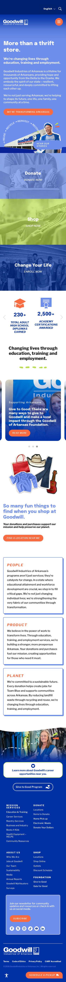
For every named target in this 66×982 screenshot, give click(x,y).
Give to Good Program (29, 786)
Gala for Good (40, 886)
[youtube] (36, 928)
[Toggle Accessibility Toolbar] (6, 975)
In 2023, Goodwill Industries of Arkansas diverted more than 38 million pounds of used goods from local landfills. (31, 417)
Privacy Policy (35, 961)
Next (61, 317)
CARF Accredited (53, 961)
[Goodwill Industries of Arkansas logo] (15, 19)
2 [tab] (34, 447)
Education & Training (16, 812)
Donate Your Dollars (43, 827)
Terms (6, 961)
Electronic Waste (42, 823)
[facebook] (12, 928)
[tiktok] (30, 928)
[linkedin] (42, 928)
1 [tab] (30, 447)
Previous (4, 317)
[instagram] (24, 928)
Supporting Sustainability (27, 402)
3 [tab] (38, 447)
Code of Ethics (19, 961)
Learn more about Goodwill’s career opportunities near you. (33, 772)
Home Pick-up (40, 818)
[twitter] (18, 928)
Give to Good (39, 881)
